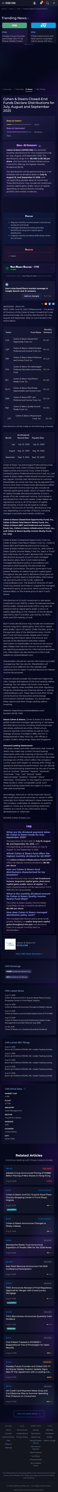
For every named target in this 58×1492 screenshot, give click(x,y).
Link (7, 1125)
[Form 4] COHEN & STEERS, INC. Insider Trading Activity (28, 1049)
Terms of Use (22, 1430)
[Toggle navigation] (54, 3)
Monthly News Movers (36, 1442)
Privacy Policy (22, 1437)
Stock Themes (36, 1452)
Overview (7, 89)
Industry (9, 1108)
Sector (8, 1115)
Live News (36, 1456)
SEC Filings (40, 89)
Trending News (14, 18)
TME (33, 32)
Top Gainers (36, 1433)
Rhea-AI (8, 1444)
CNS (25, 945)
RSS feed (49, 1430)
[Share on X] (41, 303)
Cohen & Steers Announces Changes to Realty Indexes (28, 1007)
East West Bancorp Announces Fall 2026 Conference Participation (26, 1267)
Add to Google (49, 1441)
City (7, 1136)
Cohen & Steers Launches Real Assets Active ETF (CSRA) (29, 1014)
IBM (4, 32)
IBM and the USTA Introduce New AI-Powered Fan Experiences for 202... (14, 40)
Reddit (49, 1437)
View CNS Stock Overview (29, 954)
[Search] (47, 3)
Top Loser (47, 1169)
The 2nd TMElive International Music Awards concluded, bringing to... (40, 40)
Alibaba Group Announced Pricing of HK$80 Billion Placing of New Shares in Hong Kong (28, 1174)
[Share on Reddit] (45, 303)
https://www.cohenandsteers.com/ (28, 710)
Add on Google (31, 296)
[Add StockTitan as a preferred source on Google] (53, 303)
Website (9, 1122)
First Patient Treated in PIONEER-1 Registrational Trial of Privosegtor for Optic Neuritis (28, 1345)
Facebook (49, 1433)
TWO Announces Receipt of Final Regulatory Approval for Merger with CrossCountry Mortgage (29, 1290)
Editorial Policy (8, 1437)
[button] (34, 3)
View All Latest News (27, 1413)
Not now (47, 296)
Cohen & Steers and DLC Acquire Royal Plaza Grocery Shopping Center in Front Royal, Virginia (29, 1197)
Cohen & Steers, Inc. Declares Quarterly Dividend (26, 1029)
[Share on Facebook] (49, 303)
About (8, 1430)
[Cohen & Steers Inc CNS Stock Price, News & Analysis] (10, 944)
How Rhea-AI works (29, 276)
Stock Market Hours (35, 1464)
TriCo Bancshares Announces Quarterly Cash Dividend (29, 1317)
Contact (8, 1433)
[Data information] (25, 1089)
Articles (36, 1430)
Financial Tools (36, 1460)
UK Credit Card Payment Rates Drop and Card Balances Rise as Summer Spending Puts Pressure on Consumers (27, 1393)
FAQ (8, 1441)
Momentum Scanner (36, 1447)
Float (8, 1101)
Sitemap (8, 1448)
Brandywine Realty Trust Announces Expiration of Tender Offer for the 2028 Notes (29, 1246)
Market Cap (11, 1094)
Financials (20, 89)
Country (9, 1129)
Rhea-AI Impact (14, 121)
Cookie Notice (22, 1433)
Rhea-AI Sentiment (15, 128)
